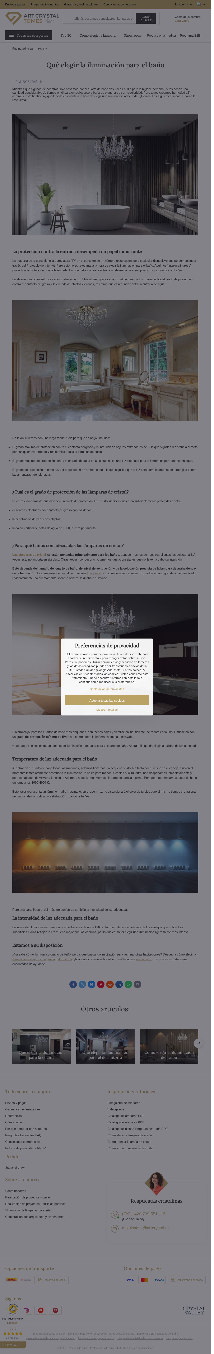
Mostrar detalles (107, 709)
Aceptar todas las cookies (107, 700)
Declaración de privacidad (107, 689)
